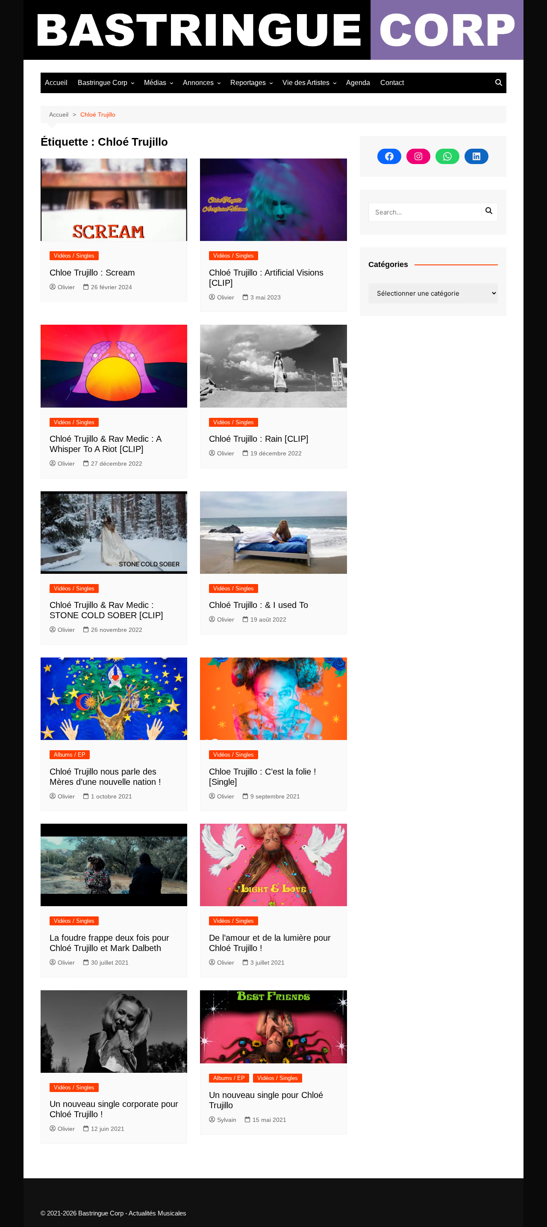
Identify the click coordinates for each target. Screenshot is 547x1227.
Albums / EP (69, 754)
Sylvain (226, 1119)
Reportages (248, 82)
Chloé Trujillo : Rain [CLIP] (259, 438)
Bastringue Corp (102, 82)
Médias (155, 82)
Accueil (56, 82)
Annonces (198, 82)
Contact (392, 82)
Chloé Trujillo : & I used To (258, 605)
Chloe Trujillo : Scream (92, 272)
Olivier (66, 287)
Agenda (358, 82)
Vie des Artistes (305, 82)
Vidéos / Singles (74, 255)
